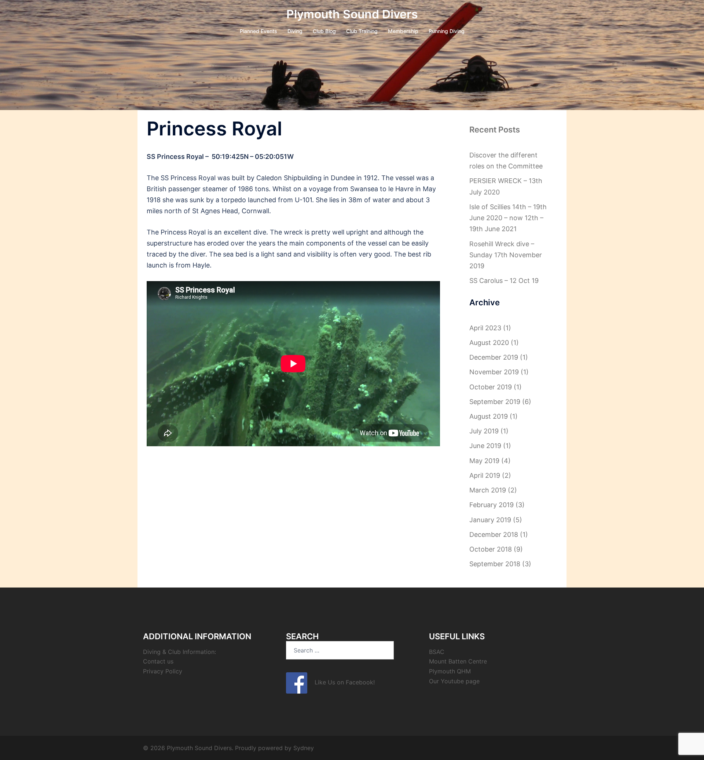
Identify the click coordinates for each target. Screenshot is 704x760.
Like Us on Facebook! (341, 682)
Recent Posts (494, 129)
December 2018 (493, 534)
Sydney (303, 748)
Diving (294, 31)
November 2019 (494, 372)
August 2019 (488, 416)
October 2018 (490, 549)
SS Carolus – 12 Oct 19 (504, 280)
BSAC (436, 651)
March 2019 (487, 490)
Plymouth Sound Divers (352, 14)
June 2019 (485, 446)
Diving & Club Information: (179, 651)
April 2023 (485, 328)
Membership (403, 31)
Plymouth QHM (450, 671)
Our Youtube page (454, 681)
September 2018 (494, 564)
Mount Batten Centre (458, 661)
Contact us (158, 661)
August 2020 (489, 342)
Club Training (362, 31)
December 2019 (493, 357)
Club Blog (324, 31)
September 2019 (494, 402)
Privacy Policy (162, 671)
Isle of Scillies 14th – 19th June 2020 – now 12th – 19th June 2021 (508, 218)
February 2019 (491, 505)
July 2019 (484, 431)
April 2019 (484, 475)
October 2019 (490, 387)
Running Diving (447, 31)
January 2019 (490, 520)
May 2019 (484, 461)
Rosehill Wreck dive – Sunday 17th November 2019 (505, 255)
